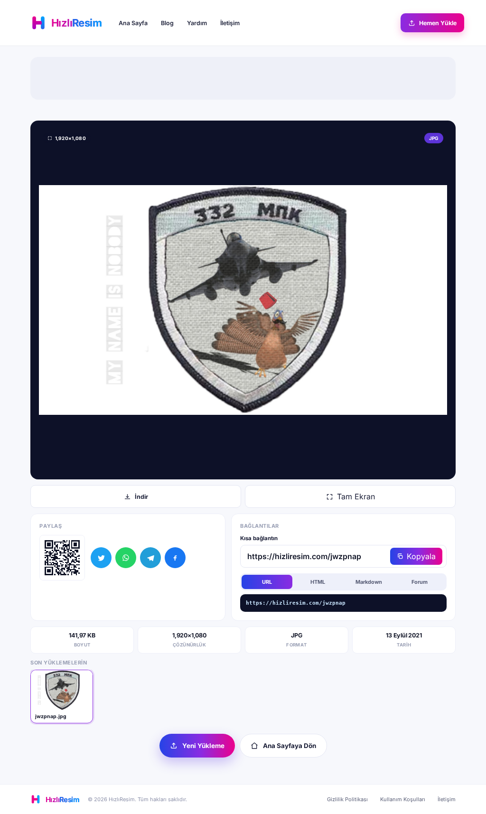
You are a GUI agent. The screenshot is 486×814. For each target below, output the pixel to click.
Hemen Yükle (438, 23)
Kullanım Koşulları (402, 799)
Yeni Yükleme (203, 745)
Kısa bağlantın (259, 538)
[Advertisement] (243, 78)
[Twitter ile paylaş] (101, 557)
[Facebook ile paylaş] (175, 557)
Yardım (197, 23)
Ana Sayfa (133, 23)
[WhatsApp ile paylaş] (125, 557)
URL (267, 582)
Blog (167, 23)
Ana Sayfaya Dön (289, 745)
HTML (317, 582)
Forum (419, 582)
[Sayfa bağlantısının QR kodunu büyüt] (62, 557)
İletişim (230, 23)
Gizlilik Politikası (347, 799)
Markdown (368, 582)
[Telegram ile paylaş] (150, 557)
